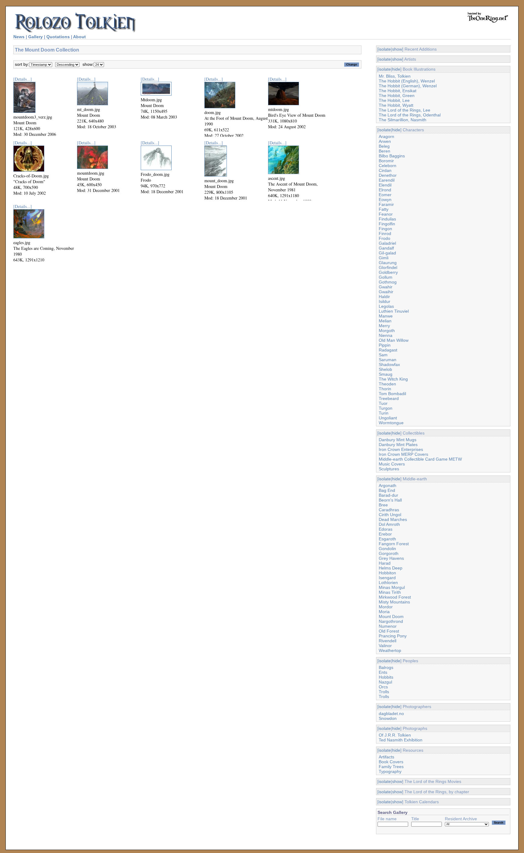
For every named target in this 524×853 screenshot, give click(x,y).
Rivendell (387, 640)
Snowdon (388, 718)
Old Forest (389, 631)
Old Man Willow (393, 340)
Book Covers (391, 761)
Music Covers (392, 464)
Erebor (385, 534)
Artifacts (386, 756)
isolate (384, 49)
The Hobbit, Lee (394, 100)
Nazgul (385, 682)
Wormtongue (391, 422)
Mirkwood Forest (395, 597)
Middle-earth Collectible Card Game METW (420, 459)
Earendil (387, 180)
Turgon (385, 408)
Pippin (385, 345)
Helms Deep (390, 568)
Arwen (385, 141)
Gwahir (385, 286)
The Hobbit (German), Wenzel (408, 85)
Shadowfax (389, 364)
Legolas (386, 306)
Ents (383, 672)
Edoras (385, 529)
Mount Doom (391, 616)
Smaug (385, 374)
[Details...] (22, 79)
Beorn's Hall (390, 500)
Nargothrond (391, 621)
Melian (385, 320)
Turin (383, 413)
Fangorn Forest (394, 543)
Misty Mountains (394, 601)
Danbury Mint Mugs (397, 439)
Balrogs (386, 667)
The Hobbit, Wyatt (396, 105)
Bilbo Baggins (392, 155)
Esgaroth (387, 538)
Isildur (384, 301)
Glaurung (388, 262)
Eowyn (385, 199)
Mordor (386, 606)
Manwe (386, 316)
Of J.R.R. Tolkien (395, 735)
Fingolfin (387, 223)
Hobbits (386, 677)
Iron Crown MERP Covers (403, 454)
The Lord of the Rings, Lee (404, 110)
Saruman (387, 359)
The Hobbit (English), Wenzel (407, 81)
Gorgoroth (388, 553)
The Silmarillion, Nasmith (402, 119)
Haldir (384, 296)
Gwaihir (386, 291)
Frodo (384, 238)
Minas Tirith (390, 592)
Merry (384, 325)
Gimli (383, 257)
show (397, 49)
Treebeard (389, 398)
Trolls (384, 691)
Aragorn (386, 136)
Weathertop (390, 650)
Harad (385, 563)
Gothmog (388, 282)
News (19, 36)
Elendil (385, 185)
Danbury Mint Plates (398, 444)
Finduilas (387, 219)
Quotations (58, 36)
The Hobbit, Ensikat (397, 90)
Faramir (386, 204)
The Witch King (393, 379)
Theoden (387, 383)
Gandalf (386, 248)
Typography (390, 771)
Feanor (386, 214)
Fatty (383, 209)
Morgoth (387, 330)
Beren (384, 151)
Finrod (385, 233)
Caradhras (389, 509)
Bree (383, 504)
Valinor (385, 645)
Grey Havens (391, 558)
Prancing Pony (393, 635)
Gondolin (387, 548)
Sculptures (389, 468)
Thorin (385, 388)
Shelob (385, 369)
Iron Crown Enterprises (401, 449)
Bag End (387, 490)
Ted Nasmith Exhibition (400, 739)
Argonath (387, 485)
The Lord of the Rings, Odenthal (410, 115)
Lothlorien (388, 582)
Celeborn (387, 165)
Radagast (388, 350)
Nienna (385, 335)
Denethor (388, 175)
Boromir (386, 160)
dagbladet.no (391, 713)
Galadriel (387, 243)
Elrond (385, 189)
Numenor (388, 626)
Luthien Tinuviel (394, 311)
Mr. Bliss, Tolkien (395, 76)
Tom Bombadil (392, 393)
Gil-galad (387, 252)
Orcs (383, 686)
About (79, 36)
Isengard (387, 577)
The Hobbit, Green (397, 95)
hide (396, 69)
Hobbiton (387, 572)
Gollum (385, 277)
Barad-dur (388, 495)
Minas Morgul (392, 587)
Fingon (385, 228)
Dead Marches (393, 519)
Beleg (384, 146)
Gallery (35, 36)
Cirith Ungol (390, 514)
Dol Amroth (389, 524)
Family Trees (391, 766)
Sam (383, 354)
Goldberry (388, 272)
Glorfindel (388, 267)
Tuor (383, 403)
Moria (384, 611)
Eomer (385, 194)
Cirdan (385, 170)
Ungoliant (388, 417)
